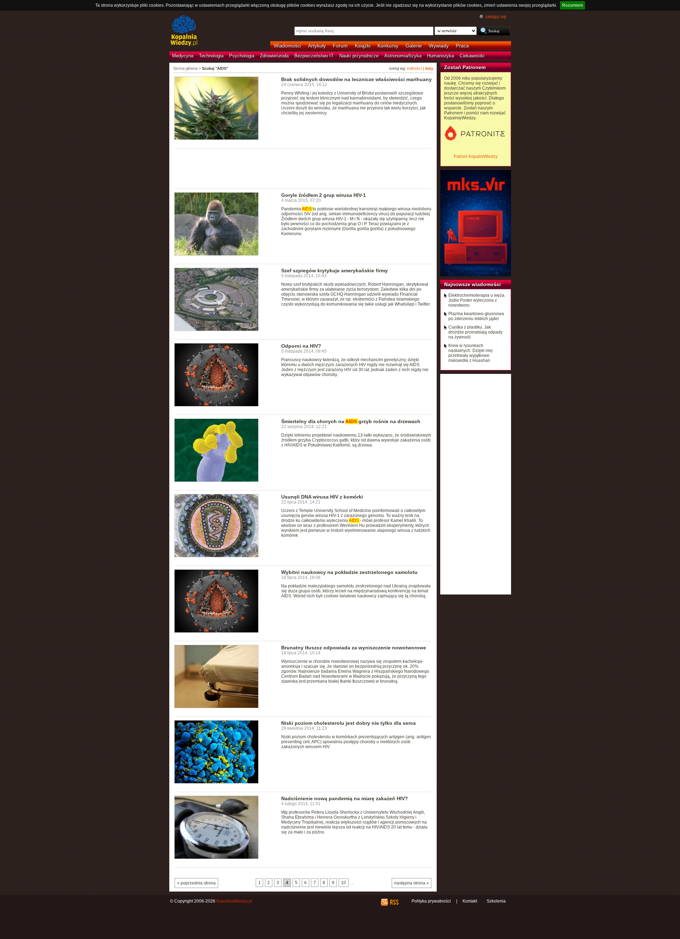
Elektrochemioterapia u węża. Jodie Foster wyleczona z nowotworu (476, 300)
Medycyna (182, 55)
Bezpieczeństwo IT (314, 55)
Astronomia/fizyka (402, 55)
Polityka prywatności (431, 901)
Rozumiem (572, 5)
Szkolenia (496, 901)
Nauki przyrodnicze (359, 55)
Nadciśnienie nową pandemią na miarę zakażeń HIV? (344, 798)
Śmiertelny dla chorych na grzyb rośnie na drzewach (350, 421)
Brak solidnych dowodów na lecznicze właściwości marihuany (356, 79)
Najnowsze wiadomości (472, 284)
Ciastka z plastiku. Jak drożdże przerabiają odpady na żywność (475, 332)
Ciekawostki (472, 55)
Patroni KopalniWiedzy (476, 156)
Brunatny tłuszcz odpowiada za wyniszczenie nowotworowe (353, 647)
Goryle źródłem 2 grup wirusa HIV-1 (323, 195)
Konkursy (388, 46)
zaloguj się (495, 16)
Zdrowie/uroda (274, 55)
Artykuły (317, 46)
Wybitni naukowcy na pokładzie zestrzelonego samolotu (349, 572)
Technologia (211, 55)
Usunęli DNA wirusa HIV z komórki (322, 497)
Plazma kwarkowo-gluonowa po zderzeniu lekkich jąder (476, 316)
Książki (362, 46)
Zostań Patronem (465, 67)
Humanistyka (440, 55)
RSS (394, 902)
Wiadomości (287, 46)
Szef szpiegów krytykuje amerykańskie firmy (334, 270)
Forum (340, 46)
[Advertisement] (303, 168)
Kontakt (470, 901)
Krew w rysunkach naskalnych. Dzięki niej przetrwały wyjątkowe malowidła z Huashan (470, 353)
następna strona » (411, 883)
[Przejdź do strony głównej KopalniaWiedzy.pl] (184, 31)
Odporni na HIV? (301, 346)
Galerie (414, 46)
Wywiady (439, 46)
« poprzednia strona (196, 883)
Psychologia (241, 55)
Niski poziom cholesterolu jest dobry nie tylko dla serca (348, 723)
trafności (414, 68)
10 (343, 882)
